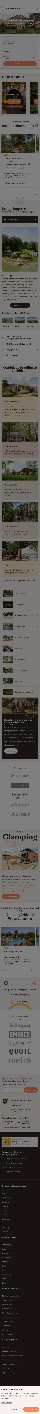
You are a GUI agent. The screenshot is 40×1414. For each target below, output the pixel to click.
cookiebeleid (6, 1402)
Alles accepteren (31, 1409)
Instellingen (16, 1409)
